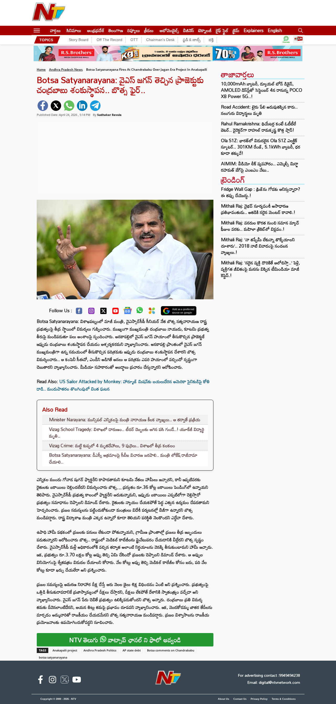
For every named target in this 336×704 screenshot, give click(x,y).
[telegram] (95, 105)
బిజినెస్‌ (188, 30)
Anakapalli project (64, 650)
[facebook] (43, 105)
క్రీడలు (149, 30)
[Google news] (127, 311)
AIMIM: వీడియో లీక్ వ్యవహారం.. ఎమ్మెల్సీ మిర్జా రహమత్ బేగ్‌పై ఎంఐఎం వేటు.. (259, 167)
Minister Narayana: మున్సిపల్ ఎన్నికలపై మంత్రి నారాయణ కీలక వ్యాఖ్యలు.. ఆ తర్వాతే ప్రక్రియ (124, 419)
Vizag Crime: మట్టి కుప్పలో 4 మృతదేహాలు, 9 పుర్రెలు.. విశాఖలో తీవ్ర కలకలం (112, 445)
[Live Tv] (298, 39)
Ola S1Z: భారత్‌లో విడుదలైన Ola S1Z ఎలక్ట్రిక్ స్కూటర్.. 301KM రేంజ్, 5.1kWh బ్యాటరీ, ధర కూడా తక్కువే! (260, 146)
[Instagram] (91, 312)
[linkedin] (82, 105)
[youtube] (76, 680)
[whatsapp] (69, 105)
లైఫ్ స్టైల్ (222, 30)
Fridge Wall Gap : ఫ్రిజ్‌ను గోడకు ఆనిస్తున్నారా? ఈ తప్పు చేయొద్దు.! (260, 192)
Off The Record (109, 40)
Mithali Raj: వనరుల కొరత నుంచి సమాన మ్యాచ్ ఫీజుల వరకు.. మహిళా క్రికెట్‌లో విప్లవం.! (260, 225)
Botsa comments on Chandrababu (170, 650)
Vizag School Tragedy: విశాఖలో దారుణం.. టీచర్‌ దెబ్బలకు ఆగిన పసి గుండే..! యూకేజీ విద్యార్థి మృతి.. (126, 432)
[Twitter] (103, 312)
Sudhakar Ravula (109, 115)
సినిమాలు (74, 30)
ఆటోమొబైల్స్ (169, 30)
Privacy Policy (259, 699)
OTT (134, 40)
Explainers (254, 30)
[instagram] (52, 680)
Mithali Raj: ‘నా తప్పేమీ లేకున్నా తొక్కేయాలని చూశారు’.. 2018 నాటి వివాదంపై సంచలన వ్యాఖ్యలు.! (258, 245)
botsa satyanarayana (53, 657)
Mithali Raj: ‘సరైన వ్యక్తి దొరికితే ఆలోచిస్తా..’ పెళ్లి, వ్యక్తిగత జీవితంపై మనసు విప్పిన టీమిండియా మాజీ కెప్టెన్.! (260, 269)
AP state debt (132, 650)
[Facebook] (79, 312)
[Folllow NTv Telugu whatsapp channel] (286, 39)
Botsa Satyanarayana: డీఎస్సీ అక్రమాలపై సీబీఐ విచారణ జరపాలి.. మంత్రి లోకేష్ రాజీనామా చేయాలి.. (123, 458)
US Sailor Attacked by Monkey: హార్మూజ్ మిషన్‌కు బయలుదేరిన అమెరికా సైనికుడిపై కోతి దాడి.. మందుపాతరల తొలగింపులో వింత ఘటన (123, 385)
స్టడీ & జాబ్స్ (192, 40)
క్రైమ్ (236, 30)
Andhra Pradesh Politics (99, 650)
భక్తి (211, 40)
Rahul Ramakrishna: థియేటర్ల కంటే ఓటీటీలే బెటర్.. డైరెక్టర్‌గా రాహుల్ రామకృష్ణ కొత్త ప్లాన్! (258, 127)
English (275, 30)
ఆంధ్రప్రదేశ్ (95, 30)
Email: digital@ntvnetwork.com (273, 682)
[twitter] (56, 105)
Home (41, 69)
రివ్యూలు (133, 30)
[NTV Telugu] (49, 13)
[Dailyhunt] (152, 312)
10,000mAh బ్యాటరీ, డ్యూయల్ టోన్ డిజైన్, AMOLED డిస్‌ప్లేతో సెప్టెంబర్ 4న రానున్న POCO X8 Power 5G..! (261, 90)
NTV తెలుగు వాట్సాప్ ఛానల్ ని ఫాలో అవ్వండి (125, 640)
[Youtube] (115, 312)
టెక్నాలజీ (205, 30)
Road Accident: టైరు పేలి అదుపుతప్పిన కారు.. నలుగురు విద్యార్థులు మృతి (259, 110)
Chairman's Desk (160, 40)
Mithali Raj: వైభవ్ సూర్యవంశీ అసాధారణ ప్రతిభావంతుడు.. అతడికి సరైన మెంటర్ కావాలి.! (258, 209)
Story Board (78, 40)
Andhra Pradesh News (66, 69)
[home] (45, 30)
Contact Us (239, 699)
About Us (223, 699)
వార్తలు (55, 30)
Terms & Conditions (284, 699)
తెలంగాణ (115, 30)
